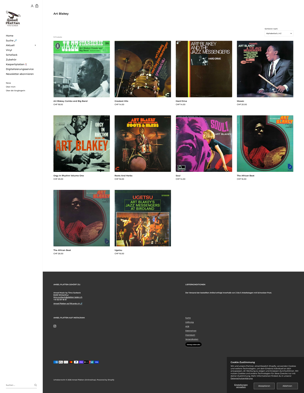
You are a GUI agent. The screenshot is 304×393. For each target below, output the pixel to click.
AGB (187, 326)
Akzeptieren (264, 386)
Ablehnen (287, 386)
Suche (188, 318)
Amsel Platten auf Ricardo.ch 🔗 (67, 304)
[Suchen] (35, 385)
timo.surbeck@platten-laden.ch (67, 297)
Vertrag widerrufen (193, 344)
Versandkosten (191, 339)
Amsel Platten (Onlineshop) (84, 380)
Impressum (190, 335)
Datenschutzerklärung (242, 378)
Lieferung (189, 322)
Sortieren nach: (271, 29)
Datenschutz (190, 331)
